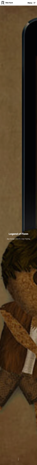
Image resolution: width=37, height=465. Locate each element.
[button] (31, 3)
